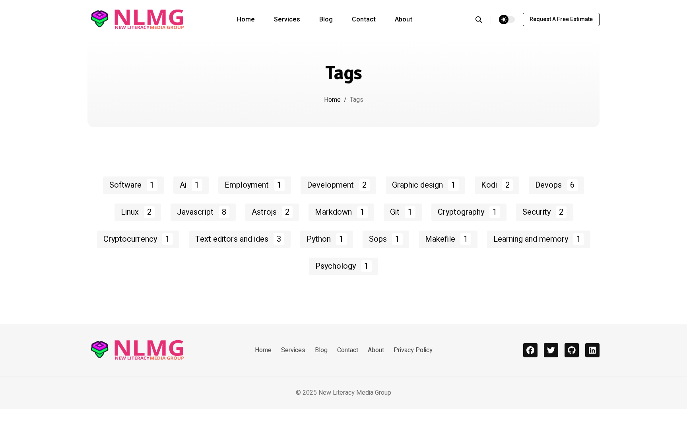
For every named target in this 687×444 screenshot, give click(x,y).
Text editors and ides (238, 239)
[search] (483, 19)
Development (337, 185)
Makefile (446, 239)
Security (542, 212)
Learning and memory (537, 239)
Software (131, 185)
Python (325, 239)
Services (287, 19)
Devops (554, 185)
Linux (136, 212)
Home (246, 19)
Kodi (495, 185)
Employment (253, 185)
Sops (384, 239)
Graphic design (424, 185)
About (403, 19)
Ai (189, 185)
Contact (364, 19)
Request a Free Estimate (561, 19)
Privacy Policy (413, 350)
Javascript (201, 212)
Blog (326, 19)
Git (401, 212)
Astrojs (270, 212)
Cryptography (467, 212)
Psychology (342, 266)
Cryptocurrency (136, 239)
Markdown (340, 212)
